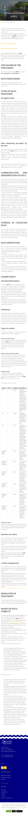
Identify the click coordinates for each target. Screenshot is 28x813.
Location (3, 796)
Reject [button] (14, 811)
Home (2, 22)
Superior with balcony (6, 775)
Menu (24, 8)
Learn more (19, 811)
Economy (3, 779)
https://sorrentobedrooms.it (8, 43)
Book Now (3, 790)
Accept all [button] (8, 811)
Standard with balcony (6, 777)
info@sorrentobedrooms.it (16, 622)
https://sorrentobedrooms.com (9, 48)
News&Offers (4, 792)
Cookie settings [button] (11, 570)
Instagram (5, 767)
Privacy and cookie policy (6, 798)
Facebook (2, 767)
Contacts (3, 794)
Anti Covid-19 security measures (14, 1)
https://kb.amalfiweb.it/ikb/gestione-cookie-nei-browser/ (13, 588)
